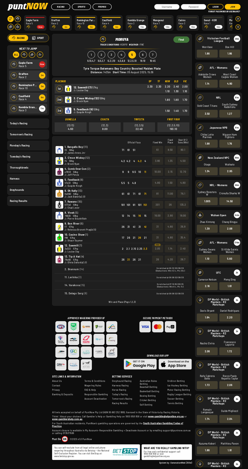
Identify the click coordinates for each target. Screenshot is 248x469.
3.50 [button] (207, 113)
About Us (57, 380)
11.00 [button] (170, 193)
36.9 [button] (182, 226)
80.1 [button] (183, 149)
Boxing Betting (148, 395)
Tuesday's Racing (20, 156)
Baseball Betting (148, 386)
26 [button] (170, 204)
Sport (40, 38)
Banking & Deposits (62, 394)
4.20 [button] (170, 259)
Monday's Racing (20, 145)
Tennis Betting (175, 403)
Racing (60, 6)
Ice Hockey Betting (177, 385)
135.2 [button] (183, 204)
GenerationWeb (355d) (181, 462)
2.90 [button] (170, 215)
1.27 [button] (229, 113)
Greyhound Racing (121, 380)
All (16, 54)
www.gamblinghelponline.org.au (166, 416)
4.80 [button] (229, 83)
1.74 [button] (207, 418)
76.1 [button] (183, 193)
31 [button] (157, 226)
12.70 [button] (183, 171)
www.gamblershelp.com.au (67, 419)
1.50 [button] (170, 182)
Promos (102, 6)
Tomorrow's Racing (21, 134)
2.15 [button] (170, 171)
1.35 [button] (170, 160)
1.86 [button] (207, 53)
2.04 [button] (229, 418)
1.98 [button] (207, 143)
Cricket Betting (148, 400)
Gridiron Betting (176, 380)
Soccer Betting (175, 398)
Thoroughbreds (19, 167)
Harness (15, 178)
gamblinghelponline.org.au (157, 456)
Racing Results (18, 200)
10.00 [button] (158, 171)
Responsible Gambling (96, 394)
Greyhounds (17, 189)
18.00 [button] (183, 215)
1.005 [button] (207, 201)
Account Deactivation (95, 398)
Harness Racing (120, 385)
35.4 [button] (183, 237)
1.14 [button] (207, 83)
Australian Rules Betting (148, 382)
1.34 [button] (207, 171)
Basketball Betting (149, 391)
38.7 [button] (182, 259)
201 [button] (158, 204)
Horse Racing (119, 389)
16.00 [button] (158, 215)
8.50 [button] (170, 149)
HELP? (211, 11)
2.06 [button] (207, 351)
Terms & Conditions (94, 380)
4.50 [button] (183, 160)
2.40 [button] (183, 248)
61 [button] (157, 149)
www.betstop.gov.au (64, 456)
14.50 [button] (230, 201)
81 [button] (157, 193)
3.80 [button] (157, 160)
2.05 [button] (157, 248)
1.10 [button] (207, 258)
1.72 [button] (229, 351)
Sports (81, 6)
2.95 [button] (229, 171)
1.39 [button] (207, 228)
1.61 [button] (230, 286)
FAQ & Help (90, 389)
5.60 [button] (229, 258)
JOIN (232, 6)
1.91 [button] (230, 450)
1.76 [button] (229, 143)
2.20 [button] (229, 317)
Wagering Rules (92, 385)
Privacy (56, 389)
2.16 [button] (207, 286)
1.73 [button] (207, 385)
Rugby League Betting (179, 394)
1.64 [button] (207, 317)
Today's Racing (19, 123)
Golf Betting (146, 404)
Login (216, 6)
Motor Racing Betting (178, 389)
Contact (56, 385)
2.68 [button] (229, 228)
